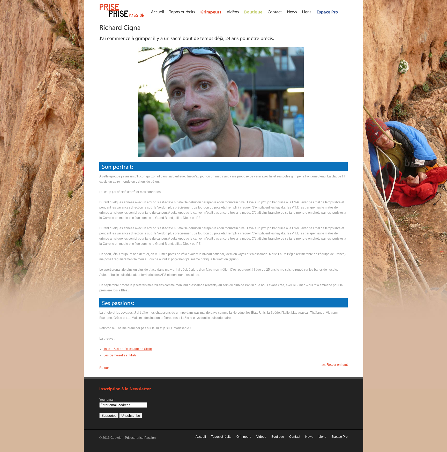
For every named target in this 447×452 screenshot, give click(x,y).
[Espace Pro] (327, 12)
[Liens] (306, 12)
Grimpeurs (243, 437)
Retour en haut (337, 365)
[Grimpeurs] (211, 12)
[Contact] (275, 12)
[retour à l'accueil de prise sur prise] (122, 17)
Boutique (277, 437)
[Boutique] (253, 12)
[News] (292, 12)
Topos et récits (221, 437)
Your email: (107, 399)
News (309, 437)
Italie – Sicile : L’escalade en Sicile (127, 349)
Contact (294, 437)
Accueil (201, 437)
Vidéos (261, 437)
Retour (104, 368)
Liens (322, 437)
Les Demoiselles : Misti (119, 355)
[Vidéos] (233, 12)
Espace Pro (339, 437)
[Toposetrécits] (182, 12)
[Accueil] (157, 12)
